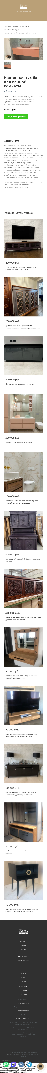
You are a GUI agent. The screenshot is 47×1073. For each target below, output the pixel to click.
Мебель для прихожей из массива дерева (21, 852)
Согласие (18, 1054)
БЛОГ (23, 977)
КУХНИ (23, 945)
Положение (10, 1054)
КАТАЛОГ (22, 16)
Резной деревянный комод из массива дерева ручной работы (23, 618)
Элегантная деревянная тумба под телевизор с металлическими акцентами (21, 735)
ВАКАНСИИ (23, 990)
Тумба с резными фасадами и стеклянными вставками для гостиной (23, 327)
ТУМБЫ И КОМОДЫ (23, 953)
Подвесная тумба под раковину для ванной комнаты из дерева (21, 502)
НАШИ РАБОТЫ (35, 16)
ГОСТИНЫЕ (23, 965)
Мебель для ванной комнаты (18, 442)
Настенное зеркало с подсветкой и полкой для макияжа (21, 677)
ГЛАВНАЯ (9, 16)
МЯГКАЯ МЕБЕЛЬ (23, 957)
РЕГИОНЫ (23, 994)
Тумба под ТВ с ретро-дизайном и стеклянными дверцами (20, 268)
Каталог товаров (20, 26)
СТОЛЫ (23, 973)
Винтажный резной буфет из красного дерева (22, 560)
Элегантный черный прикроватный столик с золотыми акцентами (21, 910)
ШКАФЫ (23, 949)
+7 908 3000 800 (23, 1011)
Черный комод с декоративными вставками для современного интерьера (20, 793)
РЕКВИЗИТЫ (23, 986)
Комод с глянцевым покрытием (20, 384)
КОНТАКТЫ (23, 982)
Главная (7, 26)
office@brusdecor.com (23, 1018)
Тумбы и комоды (11, 30)
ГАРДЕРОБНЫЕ (23, 960)
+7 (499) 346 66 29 (23, 11)
